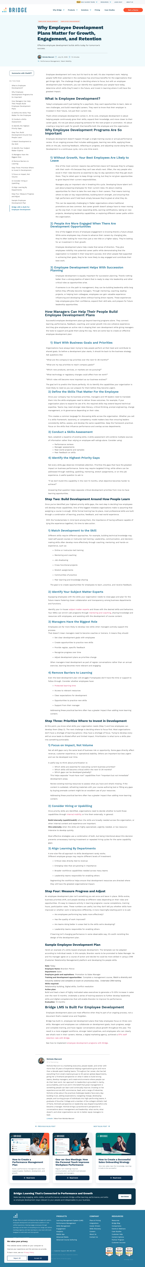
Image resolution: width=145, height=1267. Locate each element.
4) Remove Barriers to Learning (20, 162)
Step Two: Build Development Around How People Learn (22, 135)
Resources (104, 2)
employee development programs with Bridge (87, 1043)
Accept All (38, 1258)
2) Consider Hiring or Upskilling (20, 182)
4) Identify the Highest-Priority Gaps (21, 127)
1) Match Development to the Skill (21, 143)
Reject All (17, 1258)
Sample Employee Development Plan (19, 201)
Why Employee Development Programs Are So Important (22, 94)
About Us (129, 2)
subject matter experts (79, 609)
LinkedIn (50, 1118)
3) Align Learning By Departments (19, 188)
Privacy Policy (29, 1252)
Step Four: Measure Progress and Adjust (23, 195)
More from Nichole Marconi (64, 1118)
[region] (27, 1250)
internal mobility (74, 814)
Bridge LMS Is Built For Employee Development (21, 208)
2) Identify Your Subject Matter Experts (21, 149)
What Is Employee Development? (19, 87)
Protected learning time (65, 686)
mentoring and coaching (100, 613)
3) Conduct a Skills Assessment (19, 120)
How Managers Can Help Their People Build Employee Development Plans (21, 105)
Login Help (118, 2)
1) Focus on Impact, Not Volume (21, 175)
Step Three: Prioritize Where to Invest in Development (23, 169)
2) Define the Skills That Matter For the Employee (21, 114)
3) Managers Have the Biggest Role (20, 156)
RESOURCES (117, 1216)
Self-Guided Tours (88, 2)
